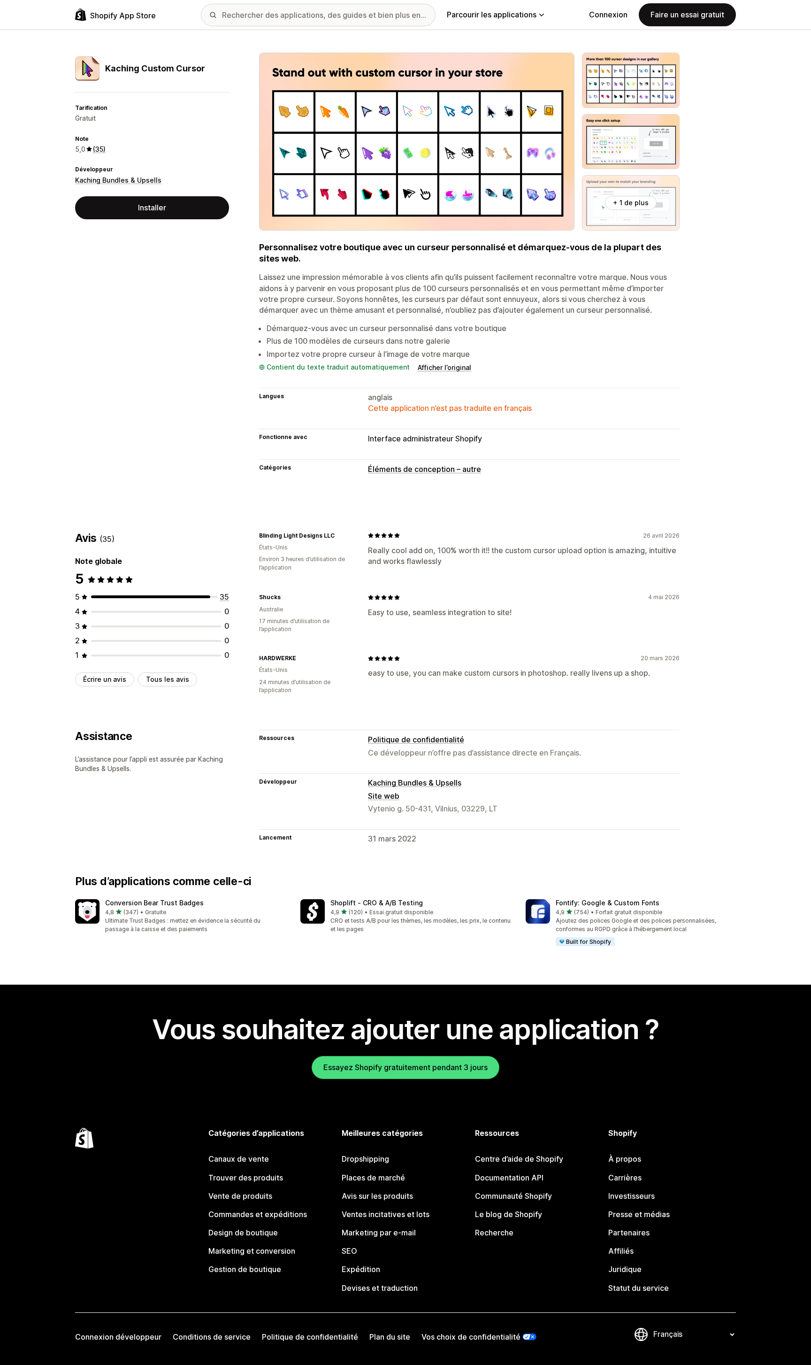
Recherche (494, 1232)
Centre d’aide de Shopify (519, 1159)
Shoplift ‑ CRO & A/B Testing (376, 903)
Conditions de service (212, 1337)
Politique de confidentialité (416, 739)
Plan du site (389, 1337)
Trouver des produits (245, 1177)
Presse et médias (639, 1214)
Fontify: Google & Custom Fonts (607, 903)
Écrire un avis (104, 679)
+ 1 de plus (631, 203)
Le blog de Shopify (508, 1214)
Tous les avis (167, 679)
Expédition (361, 1269)
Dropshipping (365, 1159)
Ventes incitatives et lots (385, 1214)
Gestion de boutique (244, 1269)
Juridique (625, 1269)
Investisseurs (631, 1196)
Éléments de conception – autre (424, 469)
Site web (383, 796)
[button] (180, 916)
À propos (624, 1159)
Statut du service (638, 1288)
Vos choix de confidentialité (470, 1337)
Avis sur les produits (377, 1196)
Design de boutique (243, 1232)
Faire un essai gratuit (687, 14)
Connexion (608, 14)
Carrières (625, 1177)
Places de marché (373, 1177)
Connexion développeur (118, 1337)
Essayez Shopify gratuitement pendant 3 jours (405, 1067)
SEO (349, 1251)
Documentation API (509, 1177)
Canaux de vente (238, 1159)
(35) (99, 149)
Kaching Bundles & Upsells (118, 180)
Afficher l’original (444, 367)
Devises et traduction (380, 1288)
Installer (152, 207)
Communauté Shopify (513, 1196)
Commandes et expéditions (257, 1214)
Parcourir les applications (491, 14)
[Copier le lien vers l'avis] (340, 535)
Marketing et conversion (251, 1251)
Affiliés (621, 1251)
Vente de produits (240, 1196)
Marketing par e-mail (379, 1232)
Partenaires (629, 1232)
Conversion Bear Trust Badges (154, 903)
